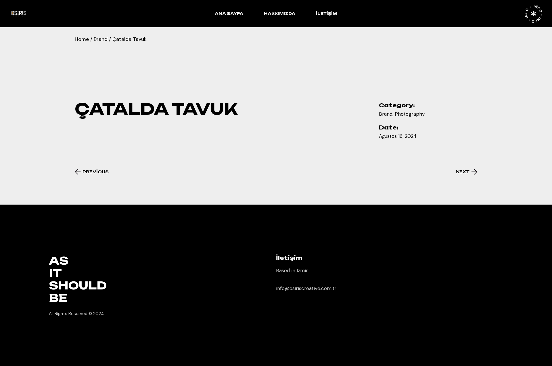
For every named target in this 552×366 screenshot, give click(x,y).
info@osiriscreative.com (303, 288)
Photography (410, 114)
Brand (385, 114)
